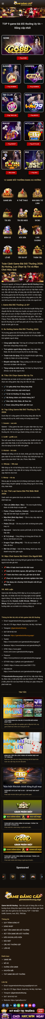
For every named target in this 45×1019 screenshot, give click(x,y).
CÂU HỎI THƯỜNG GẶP (12, 945)
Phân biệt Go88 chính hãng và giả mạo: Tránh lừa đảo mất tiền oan (21, 857)
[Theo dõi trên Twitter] (15, 1005)
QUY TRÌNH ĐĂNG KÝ (11, 923)
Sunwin (4, 427)
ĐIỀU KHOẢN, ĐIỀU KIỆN (13, 937)
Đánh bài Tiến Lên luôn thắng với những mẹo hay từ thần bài (21, 756)
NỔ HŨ (6, 963)
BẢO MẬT (7, 941)
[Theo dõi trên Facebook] (3, 1005)
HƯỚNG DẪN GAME (11, 967)
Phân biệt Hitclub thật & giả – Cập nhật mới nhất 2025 (21, 791)
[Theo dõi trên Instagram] (7, 1005)
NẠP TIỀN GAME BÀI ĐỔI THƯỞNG (16, 930)
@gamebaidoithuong (18, 628)
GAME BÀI (7, 960)
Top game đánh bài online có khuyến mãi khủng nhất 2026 (21, 721)
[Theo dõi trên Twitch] (33, 1005)
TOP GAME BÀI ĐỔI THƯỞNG (14, 974)
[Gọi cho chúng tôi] (18, 1005)
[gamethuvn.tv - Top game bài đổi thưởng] (22, 4)
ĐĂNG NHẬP (8, 926)
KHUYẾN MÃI (9, 971)
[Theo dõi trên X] (11, 1005)
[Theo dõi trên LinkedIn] (26, 1005)
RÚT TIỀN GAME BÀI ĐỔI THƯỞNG (16, 934)
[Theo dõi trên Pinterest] (22, 1005)
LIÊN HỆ (7, 948)
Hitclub (4, 454)
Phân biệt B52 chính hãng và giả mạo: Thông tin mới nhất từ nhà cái (21, 824)
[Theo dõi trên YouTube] (30, 1005)
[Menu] (3, 3)
